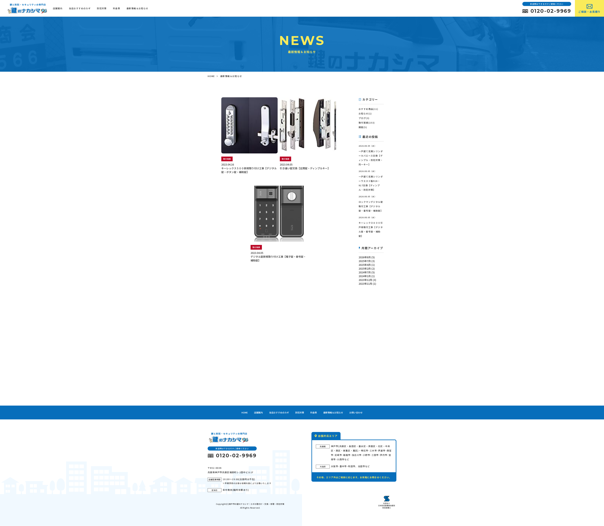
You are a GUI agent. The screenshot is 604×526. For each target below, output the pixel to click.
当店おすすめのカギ (80, 8)
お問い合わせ (356, 412)
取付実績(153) (367, 122)
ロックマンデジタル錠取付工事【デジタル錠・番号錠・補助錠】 (371, 206)
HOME (211, 76)
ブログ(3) (364, 118)
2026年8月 (365, 257)
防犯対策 (102, 8)
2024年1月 (365, 276)
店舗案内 (58, 8)
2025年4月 (365, 265)
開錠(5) (363, 127)
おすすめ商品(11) (368, 109)
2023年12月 (365, 280)
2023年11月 (365, 283)
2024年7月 (365, 272)
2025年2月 (365, 268)
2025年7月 (365, 261)
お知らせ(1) (365, 113)
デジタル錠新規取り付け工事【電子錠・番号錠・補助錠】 (278, 258)
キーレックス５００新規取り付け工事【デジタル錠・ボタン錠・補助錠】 (249, 170)
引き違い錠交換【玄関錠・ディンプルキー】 (305, 168)
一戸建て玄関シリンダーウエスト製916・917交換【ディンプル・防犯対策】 (371, 183)
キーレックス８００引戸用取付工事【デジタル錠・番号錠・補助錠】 (371, 229)
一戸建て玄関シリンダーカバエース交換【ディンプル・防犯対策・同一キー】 (371, 158)
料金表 (116, 8)
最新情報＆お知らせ (137, 8)
